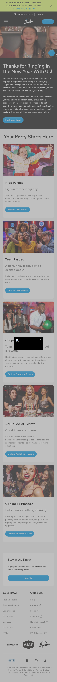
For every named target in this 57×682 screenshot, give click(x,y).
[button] (40, 339)
